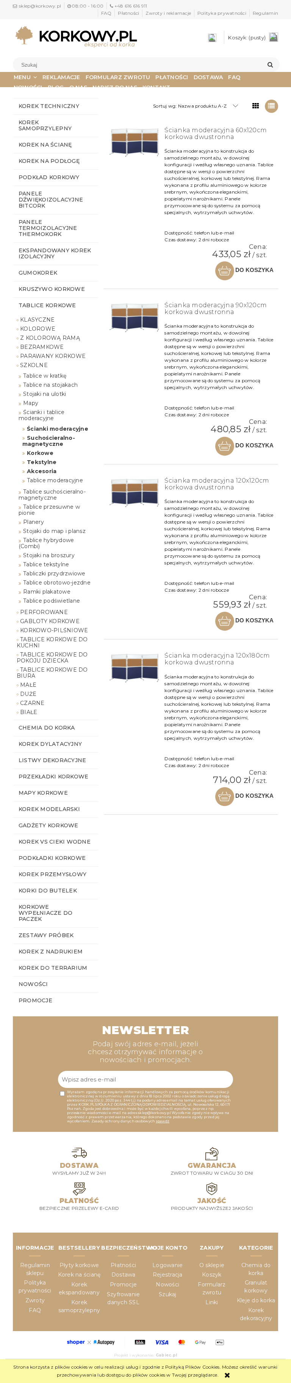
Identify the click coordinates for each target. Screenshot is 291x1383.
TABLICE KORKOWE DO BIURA (52, 672)
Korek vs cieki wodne (55, 841)
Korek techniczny (49, 106)
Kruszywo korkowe (52, 289)
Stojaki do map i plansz (54, 531)
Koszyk (211, 1274)
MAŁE (28, 684)
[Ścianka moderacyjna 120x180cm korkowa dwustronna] (134, 668)
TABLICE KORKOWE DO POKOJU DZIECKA (52, 657)
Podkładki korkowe (52, 858)
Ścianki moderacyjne (57, 428)
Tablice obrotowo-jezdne (57, 582)
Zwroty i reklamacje (168, 13)
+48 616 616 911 (130, 6)
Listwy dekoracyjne (52, 760)
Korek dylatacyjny (50, 744)
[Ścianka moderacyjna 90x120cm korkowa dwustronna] (134, 317)
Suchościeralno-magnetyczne (48, 440)
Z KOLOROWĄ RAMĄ (50, 337)
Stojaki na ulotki (44, 394)
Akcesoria (41, 471)
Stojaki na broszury (49, 555)
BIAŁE (28, 712)
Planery (33, 522)
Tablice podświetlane (51, 600)
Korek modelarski (49, 809)
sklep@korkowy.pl (40, 6)
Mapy (30, 403)
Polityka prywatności (221, 13)
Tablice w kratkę (44, 375)
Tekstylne (41, 462)
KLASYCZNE (37, 319)
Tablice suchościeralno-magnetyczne (52, 494)
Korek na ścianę (45, 144)
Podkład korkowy (49, 177)
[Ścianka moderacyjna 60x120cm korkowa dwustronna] (134, 142)
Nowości (33, 984)
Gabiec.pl (166, 1355)
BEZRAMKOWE (42, 347)
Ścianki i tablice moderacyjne (41, 415)
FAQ (106, 13)
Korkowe (40, 453)
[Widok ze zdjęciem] (256, 106)
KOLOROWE (37, 328)
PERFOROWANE (44, 612)
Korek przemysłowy (52, 874)
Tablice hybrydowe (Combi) (46, 543)
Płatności (128, 13)
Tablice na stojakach (50, 384)
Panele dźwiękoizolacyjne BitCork (51, 199)
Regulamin (265, 13)
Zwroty (35, 1300)
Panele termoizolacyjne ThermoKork (48, 228)
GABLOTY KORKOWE (50, 621)
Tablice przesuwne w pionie (49, 509)
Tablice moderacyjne (55, 480)
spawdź (162, 1121)
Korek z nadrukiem (51, 951)
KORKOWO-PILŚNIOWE (54, 630)
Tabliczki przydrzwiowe (54, 573)
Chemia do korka (47, 727)
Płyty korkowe (79, 1265)
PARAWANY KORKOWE (53, 356)
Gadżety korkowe (48, 825)
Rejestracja (168, 1274)
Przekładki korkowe (53, 776)
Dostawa (123, 1274)
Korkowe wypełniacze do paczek (45, 912)
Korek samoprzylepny (45, 125)
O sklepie (211, 1265)
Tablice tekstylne (46, 564)
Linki (211, 1302)
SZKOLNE (34, 365)
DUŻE (28, 694)
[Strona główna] (76, 36)
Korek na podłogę (49, 161)
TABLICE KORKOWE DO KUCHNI (52, 642)
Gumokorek (38, 272)
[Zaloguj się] (214, 37)
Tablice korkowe (47, 305)
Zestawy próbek (46, 935)
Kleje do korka (256, 1300)
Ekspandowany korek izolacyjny (55, 253)
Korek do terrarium (53, 967)
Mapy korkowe (43, 792)
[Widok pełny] (271, 106)
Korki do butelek (48, 890)
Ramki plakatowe (46, 591)
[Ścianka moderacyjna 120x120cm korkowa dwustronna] (134, 493)
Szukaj (167, 1294)
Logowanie (167, 1265)
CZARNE (32, 703)
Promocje (35, 1000)
